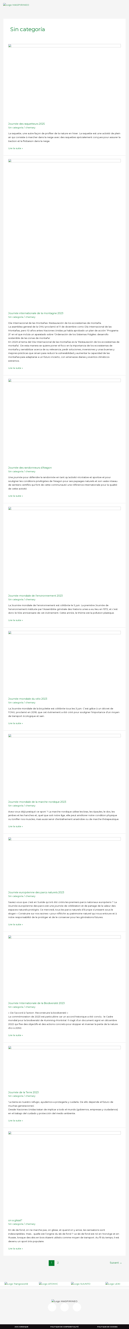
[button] (124, 5)
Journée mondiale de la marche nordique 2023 (37, 801)
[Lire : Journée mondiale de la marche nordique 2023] (64, 765)
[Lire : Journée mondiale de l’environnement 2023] (64, 548)
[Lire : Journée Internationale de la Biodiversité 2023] (64, 966)
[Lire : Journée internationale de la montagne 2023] (64, 233)
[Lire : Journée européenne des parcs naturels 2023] (64, 862)
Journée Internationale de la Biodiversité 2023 (36, 1003)
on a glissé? (15, 1220)
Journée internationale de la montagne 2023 (35, 313)
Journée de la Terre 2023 (23, 1092)
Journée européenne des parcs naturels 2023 (36, 892)
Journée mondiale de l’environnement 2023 (35, 595)
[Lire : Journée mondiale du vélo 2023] (64, 662)
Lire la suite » (15, 148)
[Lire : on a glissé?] (64, 1173)
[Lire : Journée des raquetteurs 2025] (64, 81)
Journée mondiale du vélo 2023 (27, 698)
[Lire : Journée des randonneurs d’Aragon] (64, 420)
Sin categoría (15, 127)
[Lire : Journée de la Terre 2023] (64, 1066)
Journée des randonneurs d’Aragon (30, 467)
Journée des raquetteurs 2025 (26, 123)
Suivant (116, 1262)
